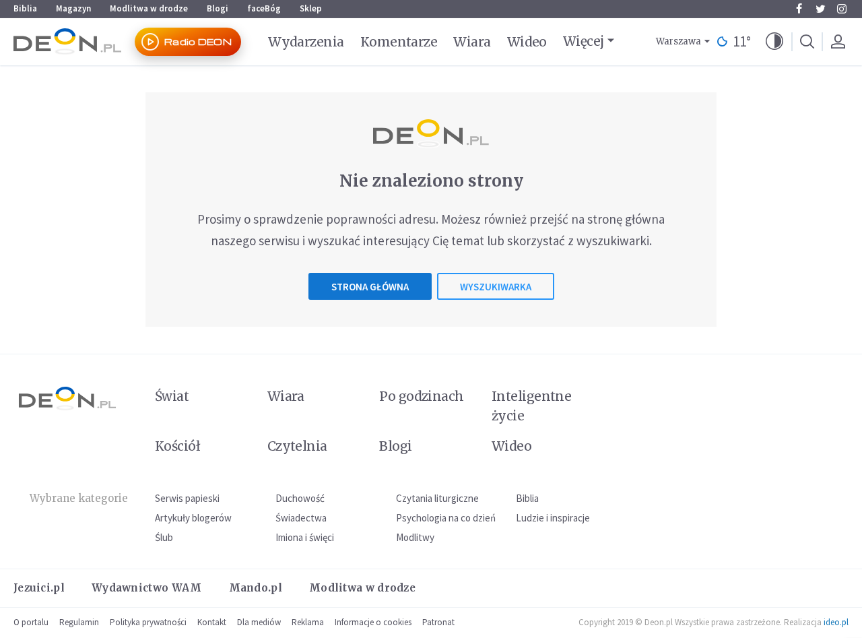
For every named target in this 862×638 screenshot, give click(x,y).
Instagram (842, 8)
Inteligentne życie (532, 406)
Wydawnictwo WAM (147, 587)
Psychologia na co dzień (446, 517)
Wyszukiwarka (495, 286)
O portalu (30, 622)
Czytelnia (297, 446)
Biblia (25, 8)
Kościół (177, 446)
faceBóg (264, 8)
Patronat (438, 622)
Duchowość (300, 498)
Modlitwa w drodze (149, 8)
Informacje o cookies (373, 622)
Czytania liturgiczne (437, 498)
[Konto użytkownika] (838, 42)
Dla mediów (259, 622)
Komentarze (399, 42)
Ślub (164, 537)
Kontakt (211, 622)
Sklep (311, 8)
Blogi (217, 8)
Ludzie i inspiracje (553, 517)
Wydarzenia (306, 42)
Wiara (471, 42)
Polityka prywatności (148, 622)
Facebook (798, 8)
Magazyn (73, 8)
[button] (774, 42)
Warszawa (678, 41)
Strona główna (370, 286)
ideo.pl (836, 622)
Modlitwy (415, 537)
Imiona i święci (304, 537)
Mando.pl (255, 587)
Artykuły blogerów (193, 517)
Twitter (820, 8)
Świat (172, 396)
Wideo (527, 42)
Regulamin (79, 622)
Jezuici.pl (39, 587)
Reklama (308, 622)
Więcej (583, 41)
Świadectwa (301, 517)
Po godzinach (421, 396)
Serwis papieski (187, 498)
